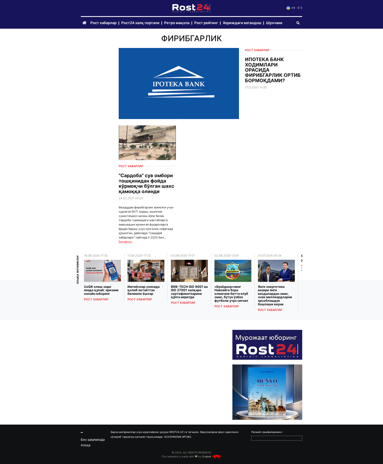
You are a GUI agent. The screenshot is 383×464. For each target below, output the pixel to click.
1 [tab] (301, 265)
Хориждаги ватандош (242, 23)
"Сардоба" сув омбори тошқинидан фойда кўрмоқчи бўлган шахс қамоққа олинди (146, 183)
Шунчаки (274, 23)
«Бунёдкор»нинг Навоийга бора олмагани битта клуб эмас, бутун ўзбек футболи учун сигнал (231, 294)
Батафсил (125, 241)
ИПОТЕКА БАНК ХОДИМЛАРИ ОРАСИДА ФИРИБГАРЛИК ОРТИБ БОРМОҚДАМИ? (273, 70)
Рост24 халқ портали (140, 23)
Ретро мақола (177, 23)
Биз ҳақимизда (93, 440)
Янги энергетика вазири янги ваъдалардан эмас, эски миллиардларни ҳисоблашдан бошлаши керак (275, 295)
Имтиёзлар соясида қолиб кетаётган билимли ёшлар (143, 290)
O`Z (299, 8)
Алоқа (85, 445)
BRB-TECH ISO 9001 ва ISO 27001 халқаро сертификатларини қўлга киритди (189, 292)
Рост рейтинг (206, 23)
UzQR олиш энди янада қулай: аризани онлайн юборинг (101, 290)
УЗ (293, 8)
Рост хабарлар (103, 23)
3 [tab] (301, 270)
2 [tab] (301, 268)
